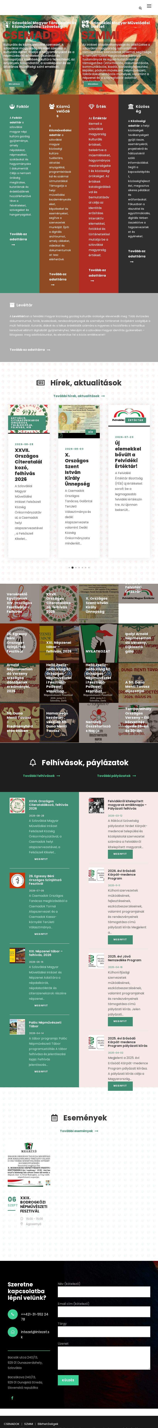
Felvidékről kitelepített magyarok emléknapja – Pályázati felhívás (127, 805)
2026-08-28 (24, 444)
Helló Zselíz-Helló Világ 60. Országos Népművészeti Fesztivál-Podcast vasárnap (59, 677)
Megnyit (41, 859)
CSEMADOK (35, 35)
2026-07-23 (124, 437)
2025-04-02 (115, 1053)
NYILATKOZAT (98, 651)
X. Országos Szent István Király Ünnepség (77, 469)
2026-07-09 (36, 890)
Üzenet (63, 1343)
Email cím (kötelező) (73, 1304)
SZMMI (100, 35)
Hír (28, 427)
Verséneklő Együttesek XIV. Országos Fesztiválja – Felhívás (19, 603)
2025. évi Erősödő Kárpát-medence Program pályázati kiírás (127, 1042)
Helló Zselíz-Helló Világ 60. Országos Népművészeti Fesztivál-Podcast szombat (98, 677)
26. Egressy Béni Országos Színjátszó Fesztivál (17, 642)
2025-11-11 (114, 885)
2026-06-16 (36, 962)
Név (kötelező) (69, 1284)
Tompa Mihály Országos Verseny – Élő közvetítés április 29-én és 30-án (138, 719)
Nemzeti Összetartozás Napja (98, 726)
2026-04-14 (36, 1033)
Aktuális (18, 418)
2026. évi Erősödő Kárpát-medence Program (122, 874)
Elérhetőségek (48, 1424)
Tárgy (62, 1323)
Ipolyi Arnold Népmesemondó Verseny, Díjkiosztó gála (138, 642)
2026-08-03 (74, 448)
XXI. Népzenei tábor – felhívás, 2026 (58, 647)
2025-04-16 (115, 967)
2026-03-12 (115, 816)
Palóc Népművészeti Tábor (45, 1024)
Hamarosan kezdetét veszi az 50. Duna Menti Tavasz (57, 722)
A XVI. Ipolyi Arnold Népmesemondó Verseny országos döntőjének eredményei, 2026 (20, 675)
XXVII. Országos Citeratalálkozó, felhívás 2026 (28, 465)
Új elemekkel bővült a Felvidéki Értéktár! (128, 455)
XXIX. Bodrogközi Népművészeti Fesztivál (33, 1204)
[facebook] (12, 1398)
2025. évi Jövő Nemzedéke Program (124, 958)
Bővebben (14, 84)
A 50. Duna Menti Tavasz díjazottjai (137, 686)
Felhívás (18, 427)
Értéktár (135, 420)
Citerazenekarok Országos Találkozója (25, 423)
